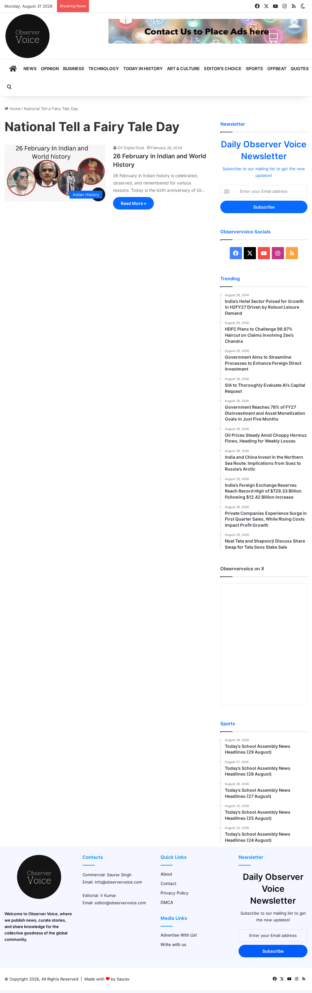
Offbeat (276, 68)
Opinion (50, 68)
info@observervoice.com (118, 882)
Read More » (133, 203)
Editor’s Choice (223, 68)
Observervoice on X (242, 569)
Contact (168, 883)
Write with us (173, 944)
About (166, 874)
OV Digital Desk (131, 147)
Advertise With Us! (179, 935)
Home (14, 108)
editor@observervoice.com (120, 902)
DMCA (167, 902)
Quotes (300, 68)
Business (73, 68)
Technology (103, 68)
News (30, 68)
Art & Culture (183, 68)
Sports (254, 68)
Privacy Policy (175, 893)
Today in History (143, 68)
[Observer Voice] (27, 36)
